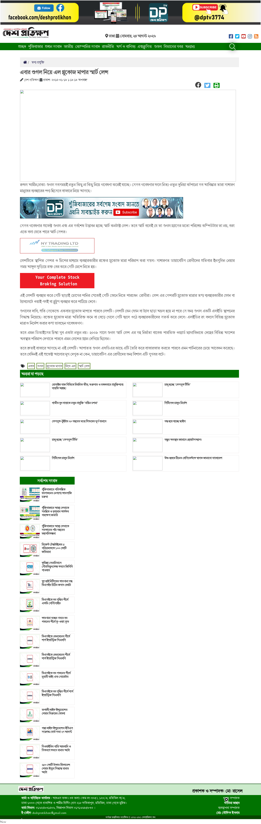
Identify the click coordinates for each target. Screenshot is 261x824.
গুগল (40, 366)
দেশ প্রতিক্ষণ (31, 80)
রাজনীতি (108, 46)
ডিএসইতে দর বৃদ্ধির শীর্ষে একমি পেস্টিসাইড (55, 601)
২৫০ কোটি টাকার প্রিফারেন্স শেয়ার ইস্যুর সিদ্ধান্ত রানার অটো (56, 768)
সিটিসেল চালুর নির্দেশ (63, 458)
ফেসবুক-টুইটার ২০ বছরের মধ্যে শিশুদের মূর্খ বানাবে (79, 421)
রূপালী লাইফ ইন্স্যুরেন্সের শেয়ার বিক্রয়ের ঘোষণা (54, 711)
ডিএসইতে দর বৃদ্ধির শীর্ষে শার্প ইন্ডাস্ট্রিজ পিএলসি (57, 693)
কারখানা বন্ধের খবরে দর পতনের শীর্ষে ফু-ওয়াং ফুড (55, 619)
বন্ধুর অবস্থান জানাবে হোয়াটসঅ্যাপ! (183, 439)
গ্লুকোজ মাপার (54, 366)
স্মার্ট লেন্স (84, 366)
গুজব (158, 46)
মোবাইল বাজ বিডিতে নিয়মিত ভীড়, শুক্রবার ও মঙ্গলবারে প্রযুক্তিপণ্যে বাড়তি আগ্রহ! (87, 386)
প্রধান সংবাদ (53, 46)
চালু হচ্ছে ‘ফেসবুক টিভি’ (65, 439)
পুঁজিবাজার (35, 46)
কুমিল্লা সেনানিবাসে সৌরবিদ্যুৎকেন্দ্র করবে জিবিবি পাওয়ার (57, 566)
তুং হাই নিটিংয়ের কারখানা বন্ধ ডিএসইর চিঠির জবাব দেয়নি (57, 583)
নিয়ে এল (70, 366)
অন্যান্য (190, 46)
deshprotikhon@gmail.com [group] (43, 812)
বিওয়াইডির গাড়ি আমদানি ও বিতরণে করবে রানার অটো (56, 748)
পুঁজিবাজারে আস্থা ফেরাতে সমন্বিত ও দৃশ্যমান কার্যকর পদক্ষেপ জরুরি (55, 511)
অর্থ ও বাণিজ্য (125, 46)
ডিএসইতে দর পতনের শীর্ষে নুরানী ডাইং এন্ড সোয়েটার (56, 675)
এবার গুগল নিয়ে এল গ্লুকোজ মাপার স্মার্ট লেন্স (64, 72)
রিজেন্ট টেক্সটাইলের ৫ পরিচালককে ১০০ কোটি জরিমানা (54, 548)
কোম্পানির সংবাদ (87, 46)
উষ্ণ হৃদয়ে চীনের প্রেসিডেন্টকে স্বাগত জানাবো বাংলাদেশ (193, 458)
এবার (31, 366)
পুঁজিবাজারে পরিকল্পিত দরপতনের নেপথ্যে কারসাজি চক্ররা (57, 493)
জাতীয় (68, 46)
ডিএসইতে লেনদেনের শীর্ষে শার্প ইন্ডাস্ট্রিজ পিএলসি (56, 638)
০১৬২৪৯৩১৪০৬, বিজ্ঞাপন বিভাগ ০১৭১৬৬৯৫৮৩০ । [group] (58, 807)
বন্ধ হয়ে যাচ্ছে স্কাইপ (175, 421)
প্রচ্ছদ (22, 46)
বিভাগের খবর (173, 46)
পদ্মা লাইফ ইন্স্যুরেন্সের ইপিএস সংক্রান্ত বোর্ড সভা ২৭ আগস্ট (57, 730)
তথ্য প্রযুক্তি (37, 62)
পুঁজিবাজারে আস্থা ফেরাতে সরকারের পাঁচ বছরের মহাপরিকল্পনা (55, 529)
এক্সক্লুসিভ (144, 46)
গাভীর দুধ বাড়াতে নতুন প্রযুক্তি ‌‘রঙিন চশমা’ (75, 403)
